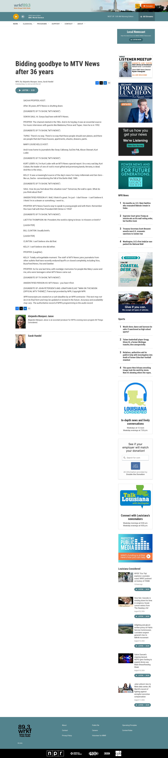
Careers (95, 730)
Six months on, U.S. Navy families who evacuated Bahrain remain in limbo (137, 205)
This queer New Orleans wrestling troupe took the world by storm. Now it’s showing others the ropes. (137, 370)
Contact (69, 24)
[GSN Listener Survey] (135, 141)
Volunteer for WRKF (99, 735)
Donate (149, 6)
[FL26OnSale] (135, 103)
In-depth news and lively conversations (135, 422)
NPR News (123, 195)
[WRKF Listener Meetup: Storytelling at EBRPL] (135, 66)
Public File (95, 725)
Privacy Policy (67, 735)
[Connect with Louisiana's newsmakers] (135, 497)
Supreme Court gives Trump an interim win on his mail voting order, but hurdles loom (138, 218)
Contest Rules (127, 730)
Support (56, 24)
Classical (27, 24)
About (80, 24)
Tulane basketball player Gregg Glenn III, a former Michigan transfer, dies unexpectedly (136, 342)
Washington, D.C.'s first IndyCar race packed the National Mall (137, 242)
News (15, 24)
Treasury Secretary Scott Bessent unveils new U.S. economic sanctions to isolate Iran (137, 231)
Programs (42, 24)
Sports (121, 319)
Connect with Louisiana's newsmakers (135, 517)
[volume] (23, 16)
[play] (16, 16)
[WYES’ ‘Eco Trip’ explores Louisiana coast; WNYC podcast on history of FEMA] (125, 577)
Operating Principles (129, 725)
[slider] (26, 16)
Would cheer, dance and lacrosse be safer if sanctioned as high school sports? (137, 329)
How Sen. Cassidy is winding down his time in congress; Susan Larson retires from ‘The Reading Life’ (143, 603)
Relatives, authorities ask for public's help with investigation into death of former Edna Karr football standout (137, 356)
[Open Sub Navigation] (20, 24)
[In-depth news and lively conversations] (135, 398)
